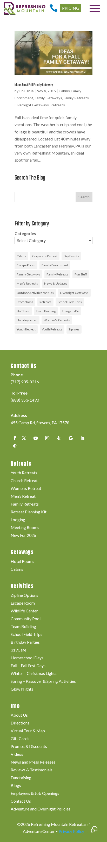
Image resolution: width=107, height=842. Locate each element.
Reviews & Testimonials (31, 770)
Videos (17, 754)
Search (84, 197)
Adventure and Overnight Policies (40, 809)
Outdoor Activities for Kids (35, 293)
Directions (20, 723)
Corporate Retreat (44, 256)
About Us (19, 715)
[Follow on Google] (70, 438)
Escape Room (26, 265)
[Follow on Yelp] (59, 438)
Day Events (71, 256)
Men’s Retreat (23, 496)
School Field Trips (70, 302)
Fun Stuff (81, 274)
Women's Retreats (57, 320)
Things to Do (70, 311)
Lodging (18, 520)
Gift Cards (20, 739)
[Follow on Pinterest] (15, 446)
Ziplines (74, 329)
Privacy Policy (71, 831)
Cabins (64, 91)
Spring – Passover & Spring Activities (43, 681)
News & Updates (55, 283)
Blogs (16, 786)
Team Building (46, 311)
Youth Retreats (52, 329)
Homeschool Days (27, 658)
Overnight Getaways (32, 105)
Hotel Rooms (22, 562)
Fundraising (21, 778)
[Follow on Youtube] (35, 438)
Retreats (57, 105)
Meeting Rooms (25, 528)
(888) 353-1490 (25, 399)
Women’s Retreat (26, 489)
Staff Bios (23, 311)
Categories (25, 233)
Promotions (25, 302)
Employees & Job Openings (35, 793)
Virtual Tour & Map (28, 731)
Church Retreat (24, 481)
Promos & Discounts (29, 747)
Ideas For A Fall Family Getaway (34, 85)
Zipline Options (24, 595)
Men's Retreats (27, 283)
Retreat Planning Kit (28, 512)
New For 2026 (23, 535)
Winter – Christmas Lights (34, 674)
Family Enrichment (55, 265)
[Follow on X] (24, 438)
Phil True (26, 91)
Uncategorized (27, 320)
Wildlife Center (24, 611)
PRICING (70, 7)
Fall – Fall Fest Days (28, 666)
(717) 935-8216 (25, 381)
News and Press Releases (33, 762)
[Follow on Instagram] (47, 438)
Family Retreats (76, 98)
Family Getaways (48, 98)
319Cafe (18, 650)
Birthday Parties (25, 642)
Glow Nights (22, 689)
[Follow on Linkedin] (82, 438)
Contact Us (21, 801)
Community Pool (26, 619)
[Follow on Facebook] (15, 438)
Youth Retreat (26, 329)
